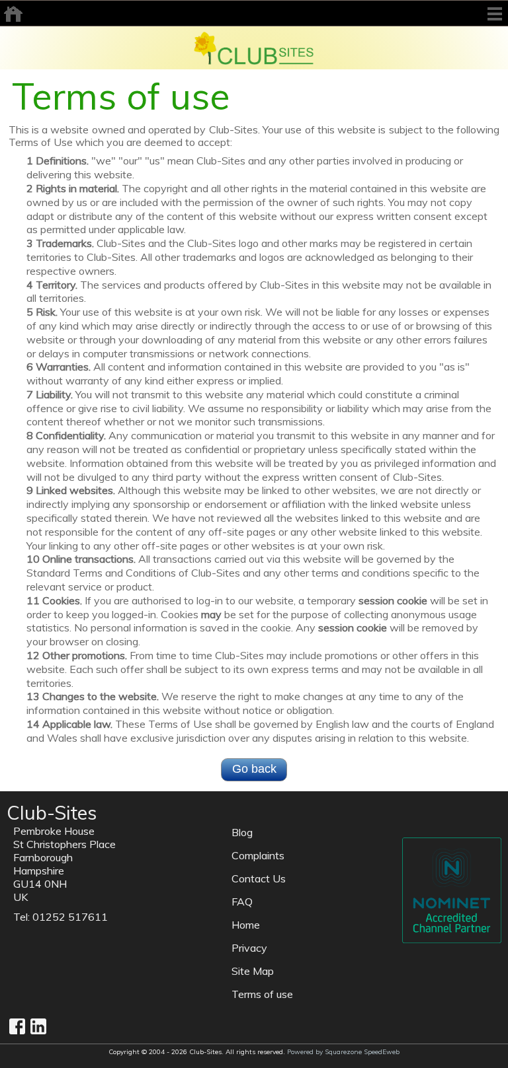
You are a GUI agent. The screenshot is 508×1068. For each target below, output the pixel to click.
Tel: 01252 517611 (60, 916)
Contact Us (259, 878)
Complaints (258, 855)
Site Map (253, 971)
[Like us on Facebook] (17, 1026)
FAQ (242, 901)
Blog (242, 832)
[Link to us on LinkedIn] (38, 1026)
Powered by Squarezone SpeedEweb (343, 1052)
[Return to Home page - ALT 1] (254, 46)
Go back (254, 768)
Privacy (249, 947)
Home (246, 924)
